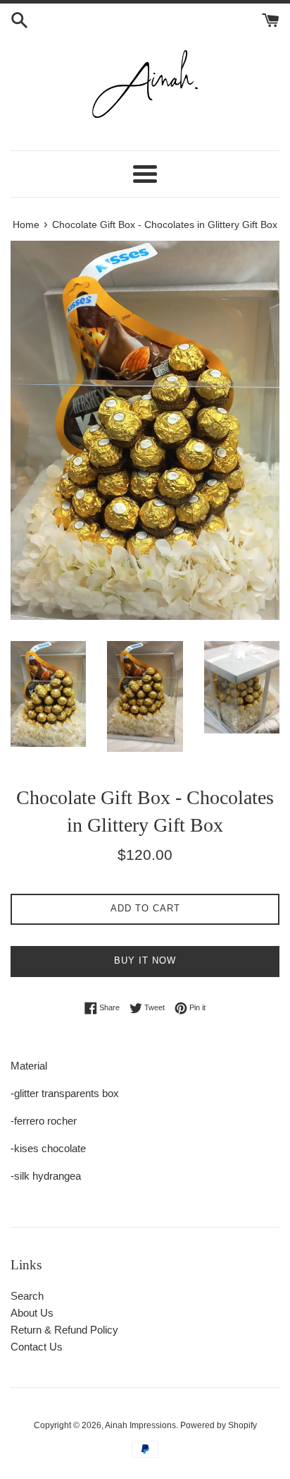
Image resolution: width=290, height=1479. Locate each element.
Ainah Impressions (140, 1425)
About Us (32, 1313)
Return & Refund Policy (64, 1330)
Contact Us (37, 1347)
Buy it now (145, 960)
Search (27, 1296)
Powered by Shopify (218, 1425)
